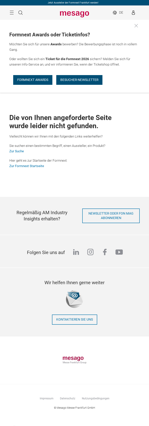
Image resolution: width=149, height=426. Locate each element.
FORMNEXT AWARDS (32, 80)
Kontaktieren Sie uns (74, 319)
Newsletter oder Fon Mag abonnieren (110, 216)
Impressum (46, 398)
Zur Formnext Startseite (26, 166)
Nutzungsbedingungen (95, 398)
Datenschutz (67, 398)
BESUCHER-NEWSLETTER (79, 80)
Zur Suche (16, 151)
